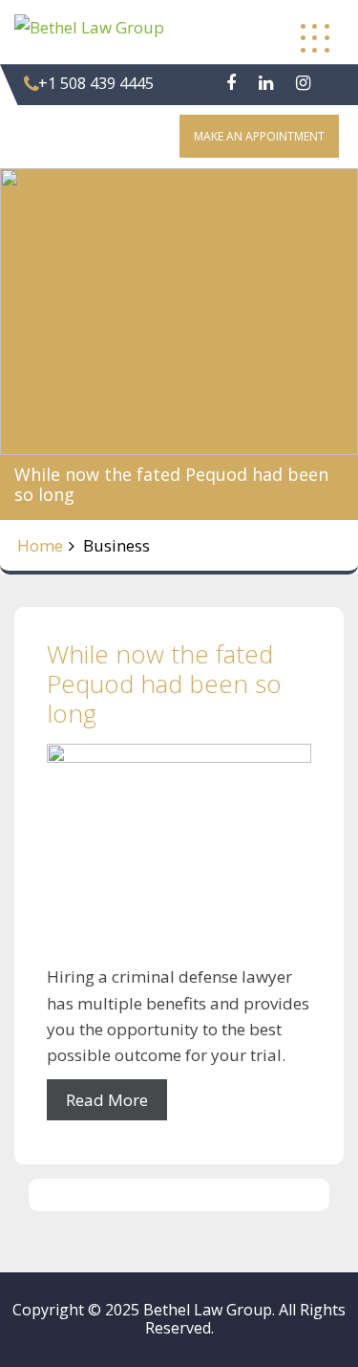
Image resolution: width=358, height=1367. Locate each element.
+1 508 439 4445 (96, 83)
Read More (107, 1100)
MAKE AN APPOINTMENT (259, 136)
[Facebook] (231, 83)
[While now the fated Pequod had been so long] (179, 854)
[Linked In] (266, 83)
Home (40, 545)
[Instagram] (303, 83)
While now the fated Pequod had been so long (164, 683)
